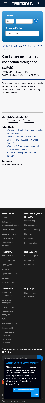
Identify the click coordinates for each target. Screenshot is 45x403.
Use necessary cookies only (26, 390)
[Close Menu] (5, 3)
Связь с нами (8, 229)
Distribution (29, 265)
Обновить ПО (8, 307)
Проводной (7, 265)
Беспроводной (8, 260)
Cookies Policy (12, 384)
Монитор (6, 269)
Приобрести (30, 252)
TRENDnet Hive (8, 282)
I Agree (35, 394)
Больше (5, 278)
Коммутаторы (8, 256)
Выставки (28, 238)
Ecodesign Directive (10, 328)
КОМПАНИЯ (8, 213)
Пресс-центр (29, 221)
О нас (4, 218)
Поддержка (8, 288)
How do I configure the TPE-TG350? (22, 136)
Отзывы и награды (32, 230)
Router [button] (5, 86)
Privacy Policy (26, 381)
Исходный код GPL (10, 323)
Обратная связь (9, 234)
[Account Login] (38, 3)
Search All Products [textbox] (10, 21)
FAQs (4, 319)
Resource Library (31, 243)
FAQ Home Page (13, 46)
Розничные (29, 260)
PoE (24, 46)
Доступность (7, 238)
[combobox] (10, 21)
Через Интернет (31, 256)
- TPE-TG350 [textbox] (12, 33)
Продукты (7, 252)
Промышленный (9, 273)
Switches (32, 46)
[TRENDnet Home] (22, 3)
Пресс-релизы (30, 225)
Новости (28, 234)
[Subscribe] (40, 358)
